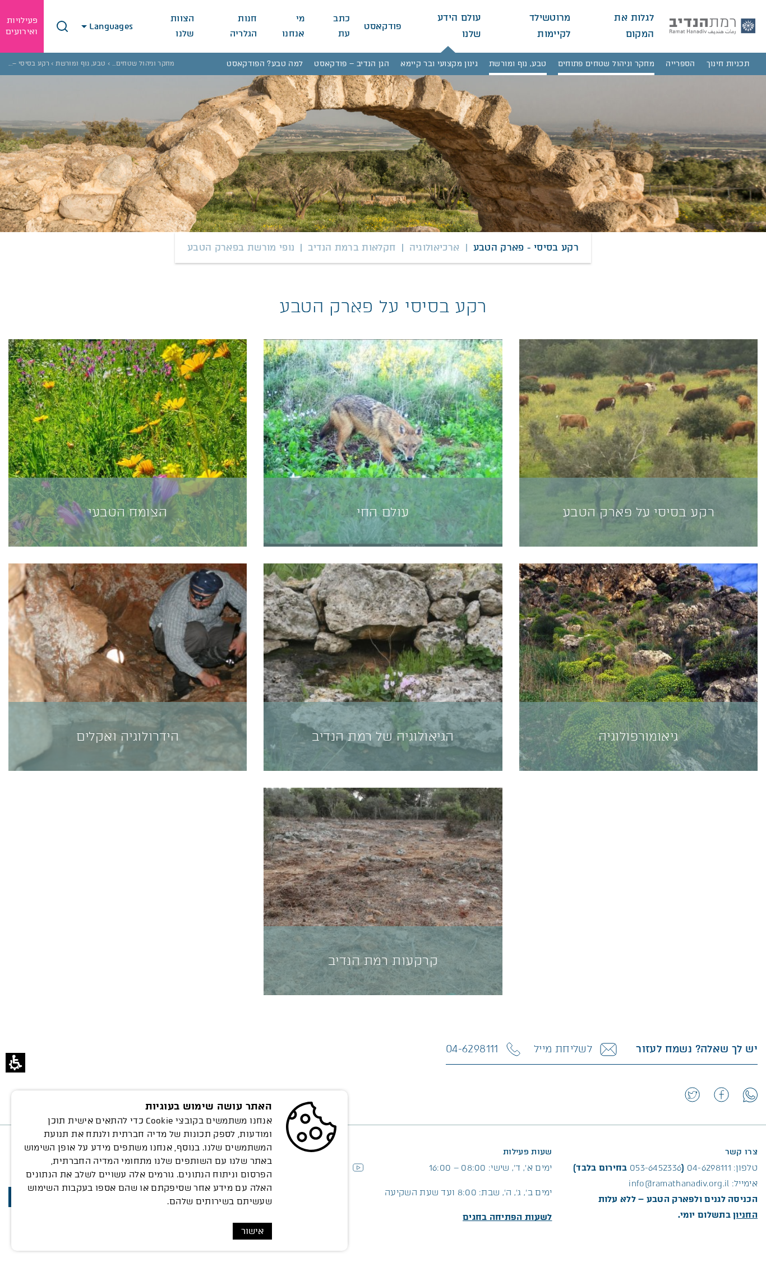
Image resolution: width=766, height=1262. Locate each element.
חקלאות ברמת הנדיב (351, 247)
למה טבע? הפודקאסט (265, 63)
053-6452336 (655, 1168)
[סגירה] (62, 26)
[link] (750, 1095)
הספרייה (680, 63)
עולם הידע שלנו (459, 25)
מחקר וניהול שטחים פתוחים (606, 63)
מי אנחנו (293, 26)
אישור (252, 1231)
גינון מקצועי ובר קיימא (439, 63)
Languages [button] (112, 26)
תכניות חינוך (728, 63)
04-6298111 (709, 1168)
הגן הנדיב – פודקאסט (351, 63)
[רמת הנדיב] (712, 26)
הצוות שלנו (182, 26)
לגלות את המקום (634, 25)
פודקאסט (383, 26)
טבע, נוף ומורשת (517, 63)
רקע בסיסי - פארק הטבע (526, 247)
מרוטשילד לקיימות (549, 25)
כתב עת (341, 26)
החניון (745, 1215)
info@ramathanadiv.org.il (679, 1183)
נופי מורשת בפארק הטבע (241, 247)
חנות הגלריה (243, 26)
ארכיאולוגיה (434, 247)
